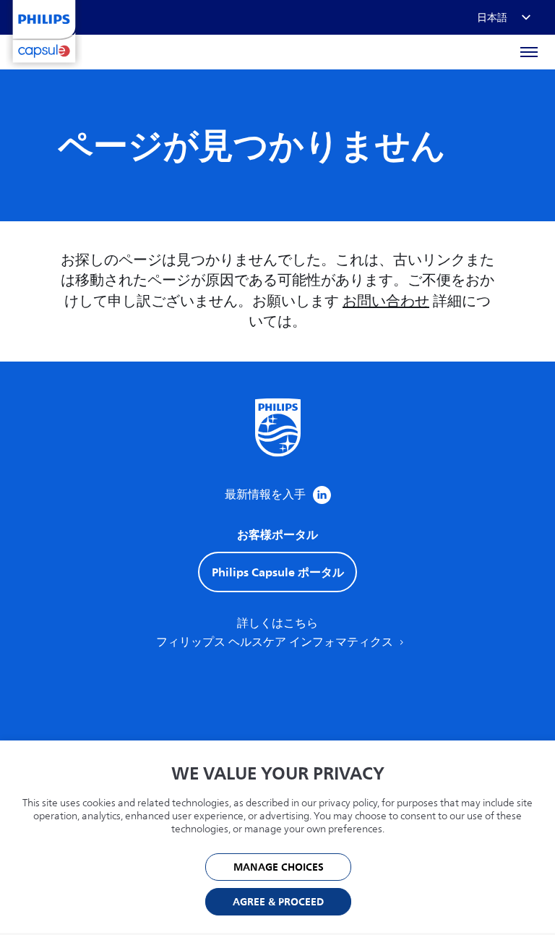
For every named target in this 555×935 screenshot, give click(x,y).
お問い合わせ (386, 301)
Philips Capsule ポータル (278, 572)
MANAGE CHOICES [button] (278, 867)
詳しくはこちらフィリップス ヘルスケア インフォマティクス (276, 633)
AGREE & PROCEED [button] (278, 902)
